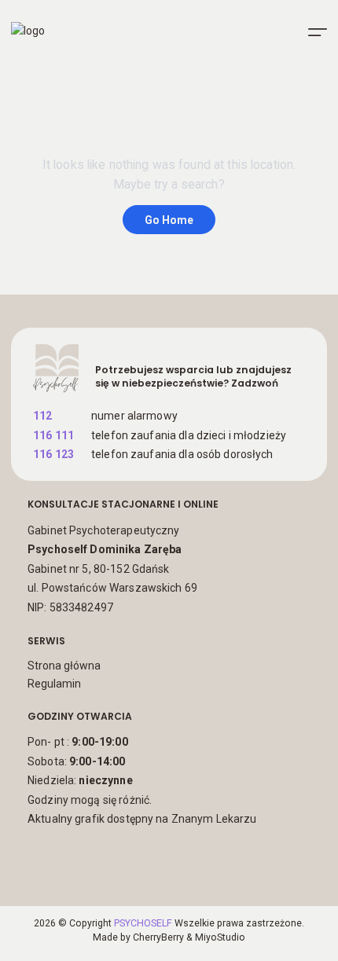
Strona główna (64, 665)
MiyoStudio (220, 937)
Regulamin (54, 683)
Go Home (169, 220)
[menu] (317, 32)
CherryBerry (158, 937)
